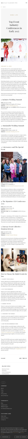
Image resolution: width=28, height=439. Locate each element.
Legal (2, 391)
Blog (2, 403)
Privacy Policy (4, 393)
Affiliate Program (4, 406)
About (2, 388)
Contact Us (3, 419)
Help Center (3, 416)
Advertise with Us (4, 417)
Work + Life (14, 14)
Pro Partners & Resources (6, 408)
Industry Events (4, 404)
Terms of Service (4, 395)
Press (2, 390)
